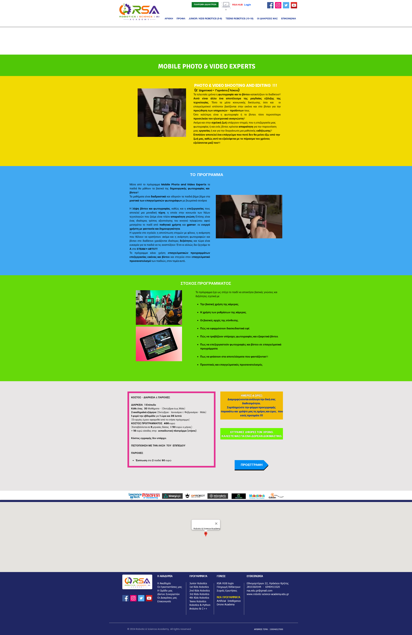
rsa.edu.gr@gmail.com (259, 591)
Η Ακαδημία (164, 583)
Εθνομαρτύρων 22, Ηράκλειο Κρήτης (268, 583)
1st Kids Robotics (199, 587)
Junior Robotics (198, 583)
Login (247, 5)
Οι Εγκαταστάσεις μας (169, 587)
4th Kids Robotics (199, 598)
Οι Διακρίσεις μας (167, 598)
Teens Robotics (197, 601)
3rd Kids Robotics (199, 594)
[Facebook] (270, 5)
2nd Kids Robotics (199, 591)
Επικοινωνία (164, 601)
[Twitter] (286, 5)
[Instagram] (278, 5)
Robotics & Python (199, 605)
